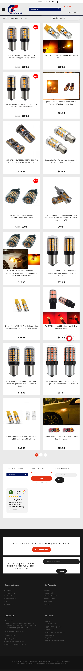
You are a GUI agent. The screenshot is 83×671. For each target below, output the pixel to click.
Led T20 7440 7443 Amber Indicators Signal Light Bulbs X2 (61, 57)
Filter (41, 478)
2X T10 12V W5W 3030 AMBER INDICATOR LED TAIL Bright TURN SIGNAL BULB (22, 161)
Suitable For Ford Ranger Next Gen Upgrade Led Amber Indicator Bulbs (61, 161)
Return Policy (10, 596)
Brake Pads (49, 593)
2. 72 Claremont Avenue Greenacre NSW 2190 (21, 625)
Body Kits (48, 601)
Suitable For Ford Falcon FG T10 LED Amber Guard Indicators (61, 438)
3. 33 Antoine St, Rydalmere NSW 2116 (18, 628)
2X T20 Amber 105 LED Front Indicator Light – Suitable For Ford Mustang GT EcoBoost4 (21, 327)
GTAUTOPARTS (17, 661)
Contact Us (9, 604)
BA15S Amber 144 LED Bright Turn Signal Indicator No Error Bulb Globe (21, 106)
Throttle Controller (51, 596)
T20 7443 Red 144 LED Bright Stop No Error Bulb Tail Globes (61, 327)
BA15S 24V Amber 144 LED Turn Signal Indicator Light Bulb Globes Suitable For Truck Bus (61, 273)
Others (47, 604)
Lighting (48, 590)
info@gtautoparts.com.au (15, 631)
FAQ (7, 601)
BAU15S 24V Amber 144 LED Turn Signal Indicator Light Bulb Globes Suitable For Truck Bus (21, 384)
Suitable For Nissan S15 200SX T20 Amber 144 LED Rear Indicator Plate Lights (21, 438)
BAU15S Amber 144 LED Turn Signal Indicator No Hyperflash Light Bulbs (21, 57)
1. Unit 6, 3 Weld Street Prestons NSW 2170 (20, 623)
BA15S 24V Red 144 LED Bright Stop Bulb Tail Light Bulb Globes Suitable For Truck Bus (61, 383)
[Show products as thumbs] (4, 18)
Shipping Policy (11, 598)
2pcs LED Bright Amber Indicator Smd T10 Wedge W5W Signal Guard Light (61, 103)
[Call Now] (69, 338)
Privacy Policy (10, 593)
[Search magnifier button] (59, 9)
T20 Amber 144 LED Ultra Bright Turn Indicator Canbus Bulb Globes (21, 216)
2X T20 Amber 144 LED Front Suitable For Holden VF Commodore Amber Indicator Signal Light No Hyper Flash (21, 273)
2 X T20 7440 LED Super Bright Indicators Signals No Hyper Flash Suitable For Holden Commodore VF (61, 217)
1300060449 (10, 635)
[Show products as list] (6, 18)
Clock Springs (50, 598)
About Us (9, 590)
